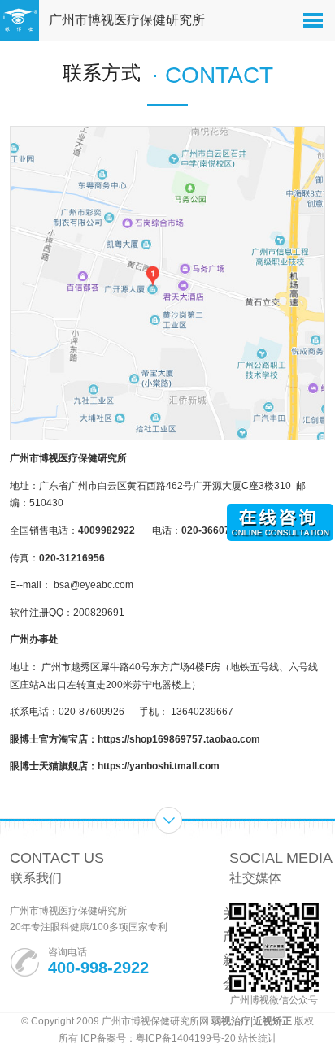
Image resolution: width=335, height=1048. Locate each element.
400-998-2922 (98, 968)
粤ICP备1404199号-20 (186, 1038)
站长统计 (257, 1038)
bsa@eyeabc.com (93, 585)
